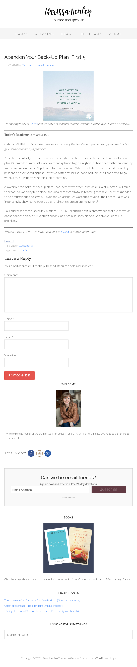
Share (7, 241)
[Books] (68, 548)
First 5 (34, 123)
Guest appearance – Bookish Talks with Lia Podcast (33, 605)
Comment (11, 275)
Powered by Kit (68, 497)
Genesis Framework (81, 658)
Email (8, 337)
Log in (113, 658)
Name (9, 319)
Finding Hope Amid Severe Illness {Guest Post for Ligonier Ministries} (43, 611)
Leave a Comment (44, 64)
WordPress (101, 658)
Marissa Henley (68, 15)
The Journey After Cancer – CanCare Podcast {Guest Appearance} (42, 600)
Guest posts (26, 245)
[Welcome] (68, 408)
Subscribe (108, 489)
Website (10, 355)
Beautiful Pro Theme (54, 658)
